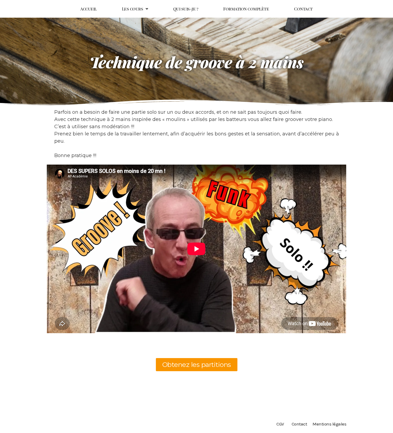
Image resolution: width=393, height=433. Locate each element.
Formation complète (246, 9)
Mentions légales (329, 424)
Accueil (88, 9)
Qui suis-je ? (185, 9)
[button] (135, 9)
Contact (303, 9)
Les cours (132, 9)
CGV (280, 424)
